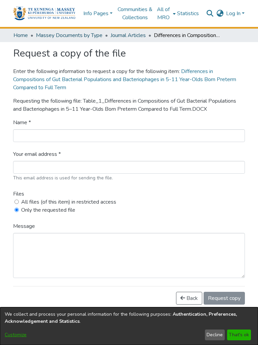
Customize (16, 335)
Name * (22, 122)
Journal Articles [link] (128, 35)
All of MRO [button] (163, 13)
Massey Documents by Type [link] (69, 35)
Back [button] (191, 298)
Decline (215, 335)
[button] (44, 13)
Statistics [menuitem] (188, 13)
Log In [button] (234, 13)
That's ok (239, 335)
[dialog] (129, 326)
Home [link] (20, 35)
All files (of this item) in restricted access (68, 202)
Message (24, 226)
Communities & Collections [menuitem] (135, 13)
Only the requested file (48, 210)
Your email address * (37, 154)
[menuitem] (165, 13)
